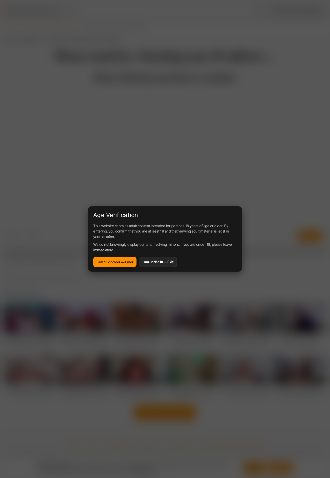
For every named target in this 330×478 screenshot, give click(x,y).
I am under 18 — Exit (158, 262)
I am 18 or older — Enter (115, 262)
